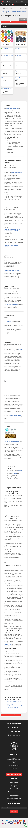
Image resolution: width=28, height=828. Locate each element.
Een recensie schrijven (14, 774)
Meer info (23, 19)
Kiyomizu (15, 473)
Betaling (14, 758)
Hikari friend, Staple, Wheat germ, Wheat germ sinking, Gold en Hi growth (12, 231)
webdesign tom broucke (9, 826)
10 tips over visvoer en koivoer (14, 701)
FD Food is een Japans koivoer (12, 441)
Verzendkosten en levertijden (14, 759)
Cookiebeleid (14, 768)
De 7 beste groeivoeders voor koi (15, 706)
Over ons (11, 1)
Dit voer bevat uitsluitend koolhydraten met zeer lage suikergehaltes (11, 270)
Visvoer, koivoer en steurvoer (18, 11)
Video (16, 1)
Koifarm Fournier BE (14, 795)
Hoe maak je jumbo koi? (12, 707)
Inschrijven (14, 811)
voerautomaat (8, 644)
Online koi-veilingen (14, 800)
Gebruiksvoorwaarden (14, 765)
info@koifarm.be (15, 724)
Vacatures (14, 764)
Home (2, 11)
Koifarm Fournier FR (14, 797)
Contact (21, 1)
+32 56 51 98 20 (15, 727)
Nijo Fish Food (7, 321)
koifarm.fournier (15, 735)
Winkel (7, 11)
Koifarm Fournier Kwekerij (14, 798)
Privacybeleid (14, 767)
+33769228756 (15, 731)
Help (14, 762)
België (4, 1)
